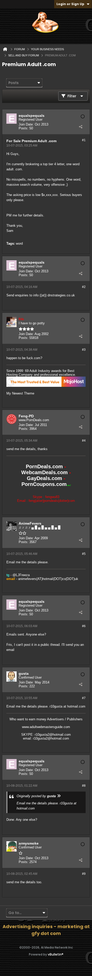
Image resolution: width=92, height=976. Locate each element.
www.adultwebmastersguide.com (46, 727)
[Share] (80, 126)
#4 (84, 440)
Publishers (75, 719)
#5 (84, 554)
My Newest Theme (20, 393)
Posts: (23, 128)
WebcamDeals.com (44, 472)
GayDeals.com (44, 478)
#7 (84, 698)
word (19, 243)
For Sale (13, 141)
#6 (84, 626)
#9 (84, 874)
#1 (84, 140)
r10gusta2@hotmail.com (53, 734)
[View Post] (59, 796)
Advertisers (55, 719)
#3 (84, 349)
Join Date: (26, 124)
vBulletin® (55, 954)
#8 (84, 785)
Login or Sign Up (70, 4)
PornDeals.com (44, 466)
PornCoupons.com (44, 484)
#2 (84, 287)
